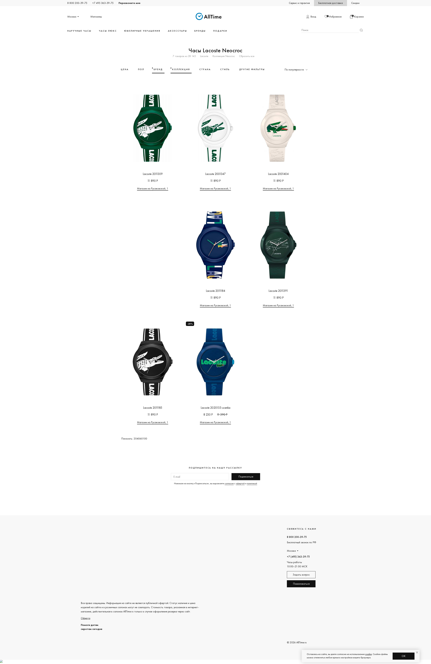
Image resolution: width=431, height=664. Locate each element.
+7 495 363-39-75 (102, 3)
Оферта (85, 618)
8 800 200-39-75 (77, 3)
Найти (361, 30)
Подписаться (245, 476)
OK (404, 656)
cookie (368, 654)
